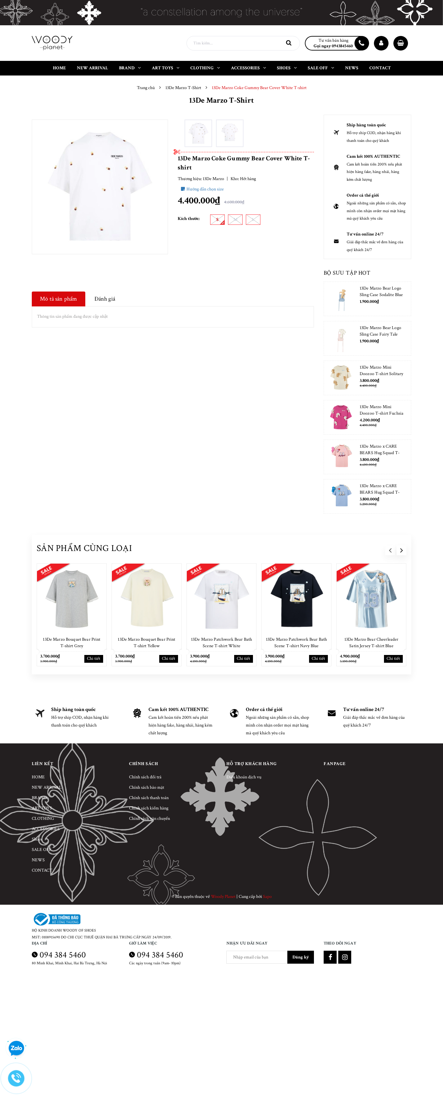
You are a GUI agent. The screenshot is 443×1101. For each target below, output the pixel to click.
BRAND (39, 798)
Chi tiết (93, 658)
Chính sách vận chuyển (149, 818)
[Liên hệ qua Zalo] (16, 1048)
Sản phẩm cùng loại (84, 548)
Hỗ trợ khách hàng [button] (251, 764)
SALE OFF (42, 850)
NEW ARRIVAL (47, 787)
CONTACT (42, 870)
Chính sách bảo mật (146, 787)
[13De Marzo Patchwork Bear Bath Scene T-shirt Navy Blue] (296, 598)
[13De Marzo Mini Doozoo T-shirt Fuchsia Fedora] (341, 417)
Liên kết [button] (42, 764)
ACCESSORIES (46, 829)
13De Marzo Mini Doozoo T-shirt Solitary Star (381, 373)
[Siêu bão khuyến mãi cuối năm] (221, 12)
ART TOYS (42, 808)
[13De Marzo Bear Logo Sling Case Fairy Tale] (341, 338)
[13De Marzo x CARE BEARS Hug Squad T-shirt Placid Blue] (341, 496)
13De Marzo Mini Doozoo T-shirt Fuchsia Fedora (381, 413)
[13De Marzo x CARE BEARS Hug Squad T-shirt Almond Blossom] (341, 457)
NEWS (38, 860)
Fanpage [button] (335, 764)
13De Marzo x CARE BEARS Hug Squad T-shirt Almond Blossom (380, 452)
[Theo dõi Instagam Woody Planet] (344, 957)
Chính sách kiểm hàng (148, 808)
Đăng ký (301, 957)
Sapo (267, 897)
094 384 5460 (63, 954)
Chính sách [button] (143, 764)
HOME (38, 777)
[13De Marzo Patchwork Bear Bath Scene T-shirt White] (221, 598)
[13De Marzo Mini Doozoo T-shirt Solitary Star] (341, 378)
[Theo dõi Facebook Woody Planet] (330, 957)
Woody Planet (223, 897)
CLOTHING (43, 818)
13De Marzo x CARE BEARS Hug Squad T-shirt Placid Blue (380, 492)
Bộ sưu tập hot (347, 273)
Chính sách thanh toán (149, 798)
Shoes (37, 839)
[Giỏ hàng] (400, 43)
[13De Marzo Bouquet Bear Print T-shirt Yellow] (146, 598)
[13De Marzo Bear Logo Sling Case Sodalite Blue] (341, 299)
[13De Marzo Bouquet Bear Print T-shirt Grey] (71, 598)
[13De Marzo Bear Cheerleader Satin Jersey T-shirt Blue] (371, 598)
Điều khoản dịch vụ (243, 777)
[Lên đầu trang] (430, 1080)
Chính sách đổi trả (145, 777)
